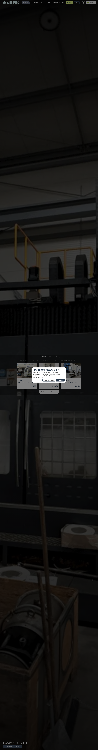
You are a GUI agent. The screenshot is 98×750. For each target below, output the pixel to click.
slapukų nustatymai (49, 380)
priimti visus (60, 380)
